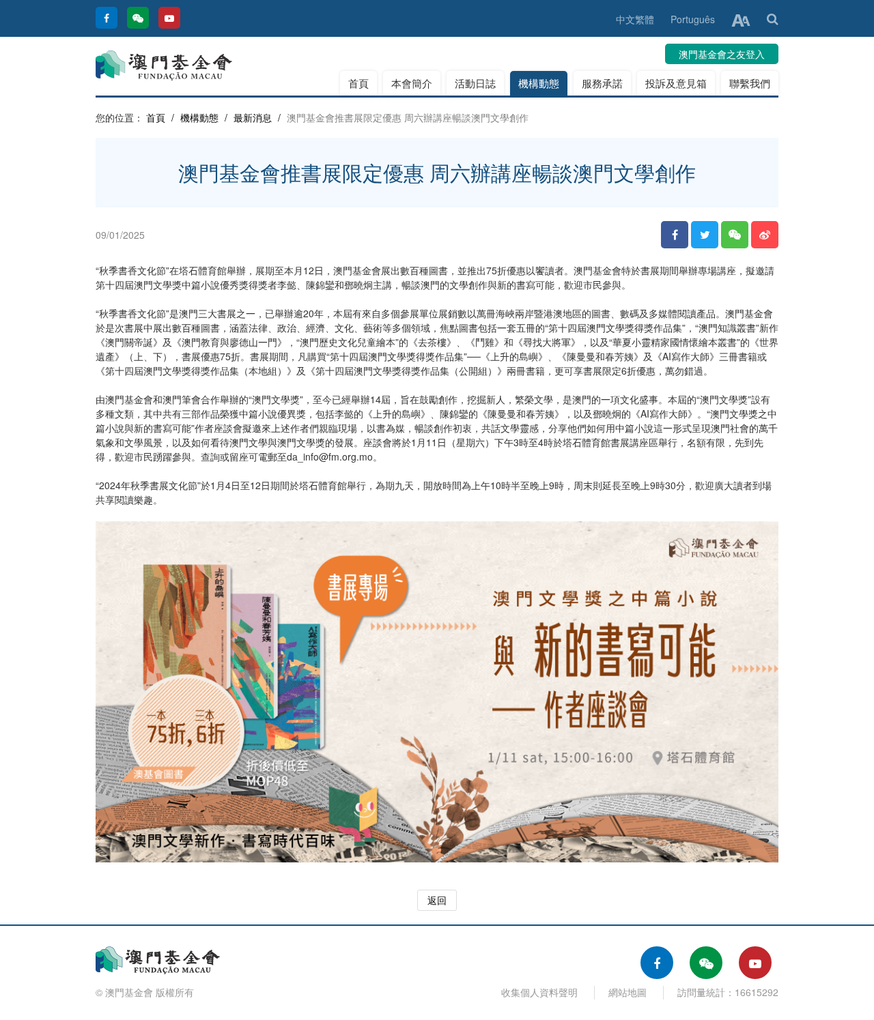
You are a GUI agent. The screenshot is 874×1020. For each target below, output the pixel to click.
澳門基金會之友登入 (722, 54)
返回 (437, 900)
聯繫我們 (749, 83)
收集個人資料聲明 (539, 992)
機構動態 (538, 83)
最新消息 (253, 117)
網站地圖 (627, 992)
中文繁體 (635, 19)
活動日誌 (475, 83)
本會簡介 (411, 83)
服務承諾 (602, 83)
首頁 (358, 83)
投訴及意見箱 (676, 83)
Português (693, 19)
